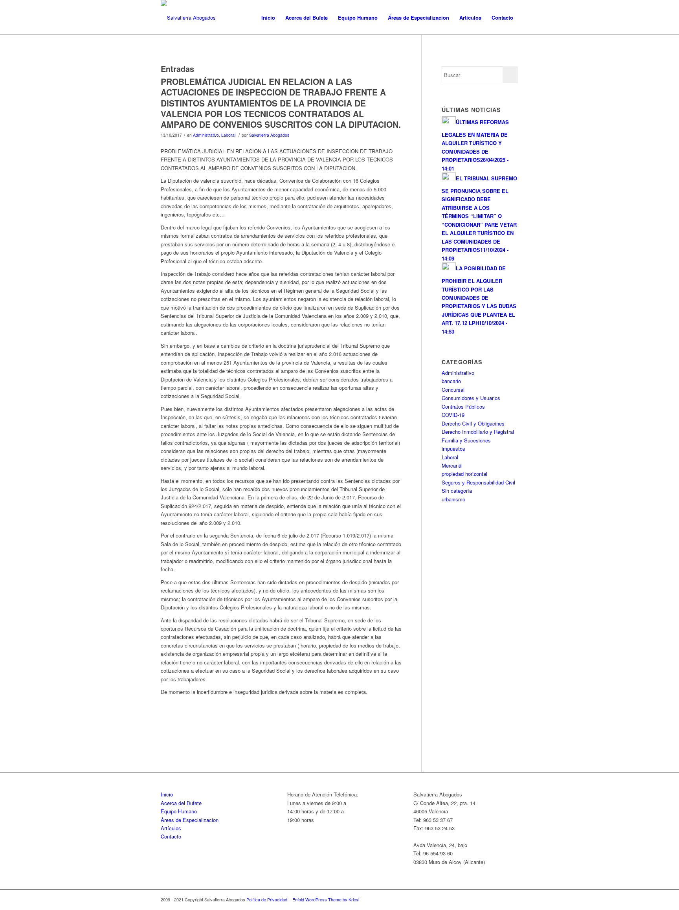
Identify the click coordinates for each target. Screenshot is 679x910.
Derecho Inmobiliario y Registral (478, 431)
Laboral (228, 135)
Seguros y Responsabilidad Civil (478, 482)
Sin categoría (457, 490)
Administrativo (206, 135)
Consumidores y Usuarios (471, 398)
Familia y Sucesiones (466, 440)
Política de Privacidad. (268, 899)
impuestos (453, 448)
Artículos (171, 828)
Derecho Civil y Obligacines (473, 423)
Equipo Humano (179, 811)
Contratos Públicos (463, 406)
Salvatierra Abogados (269, 135)
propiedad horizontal (464, 473)
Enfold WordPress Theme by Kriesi (325, 899)
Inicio (167, 794)
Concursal (453, 389)
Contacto (171, 836)
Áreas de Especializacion (189, 820)
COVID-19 (453, 414)
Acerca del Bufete (181, 803)
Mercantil (452, 465)
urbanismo (453, 499)
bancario (451, 381)
